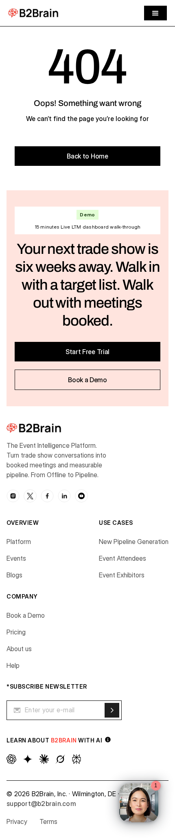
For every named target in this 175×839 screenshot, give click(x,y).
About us (19, 649)
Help (13, 665)
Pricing (16, 632)
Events (16, 558)
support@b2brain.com (41, 803)
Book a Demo (26, 615)
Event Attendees (122, 558)
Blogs (14, 575)
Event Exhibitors (121, 575)
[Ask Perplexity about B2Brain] (76, 759)
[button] (155, 13)
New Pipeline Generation (133, 541)
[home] (33, 13)
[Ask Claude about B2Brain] (44, 759)
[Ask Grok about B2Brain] (60, 759)
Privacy (17, 821)
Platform (19, 541)
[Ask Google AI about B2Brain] (28, 759)
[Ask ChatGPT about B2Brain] (11, 759)
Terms (48, 821)
